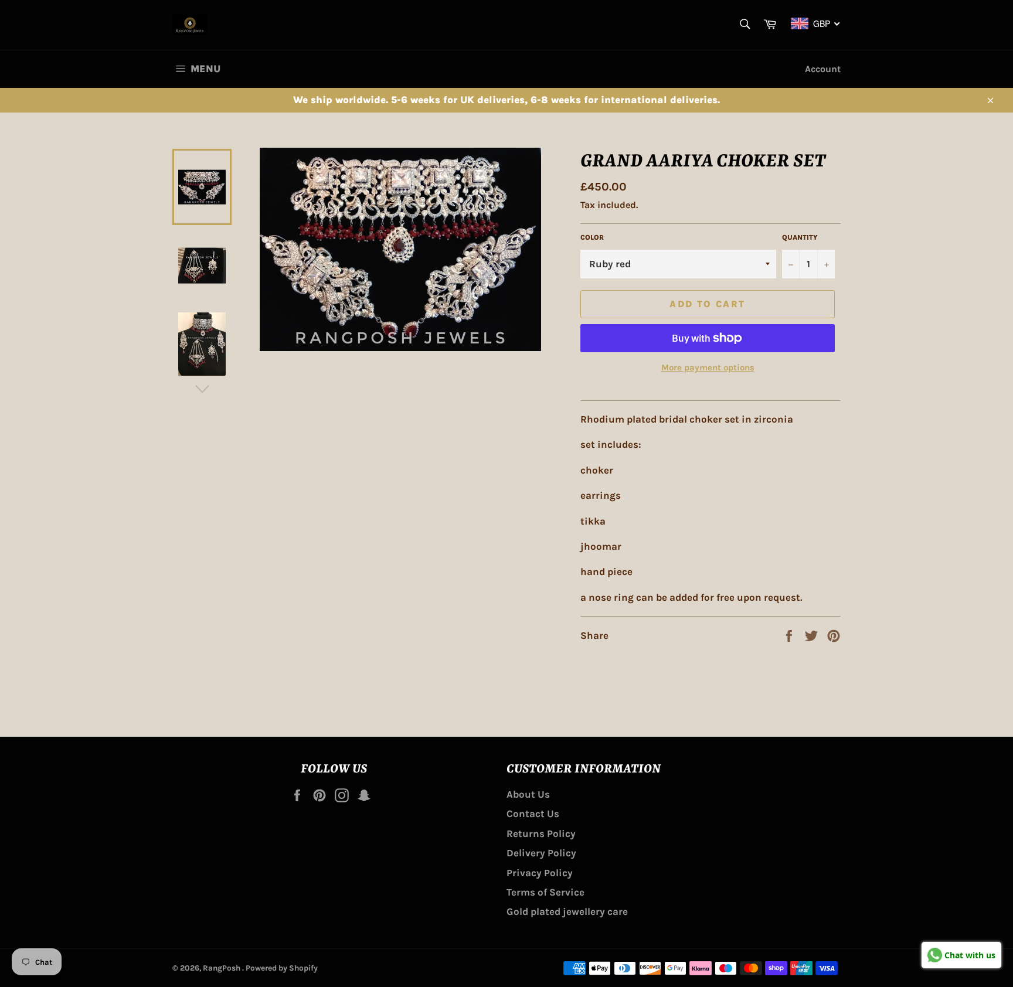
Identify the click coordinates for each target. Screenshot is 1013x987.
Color (592, 237)
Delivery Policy (541, 853)
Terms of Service (545, 892)
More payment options (707, 367)
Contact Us (532, 813)
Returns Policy (541, 833)
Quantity (800, 237)
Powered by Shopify (282, 968)
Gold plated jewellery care (567, 911)
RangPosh (222, 968)
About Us (528, 794)
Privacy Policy (539, 873)
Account (823, 68)
